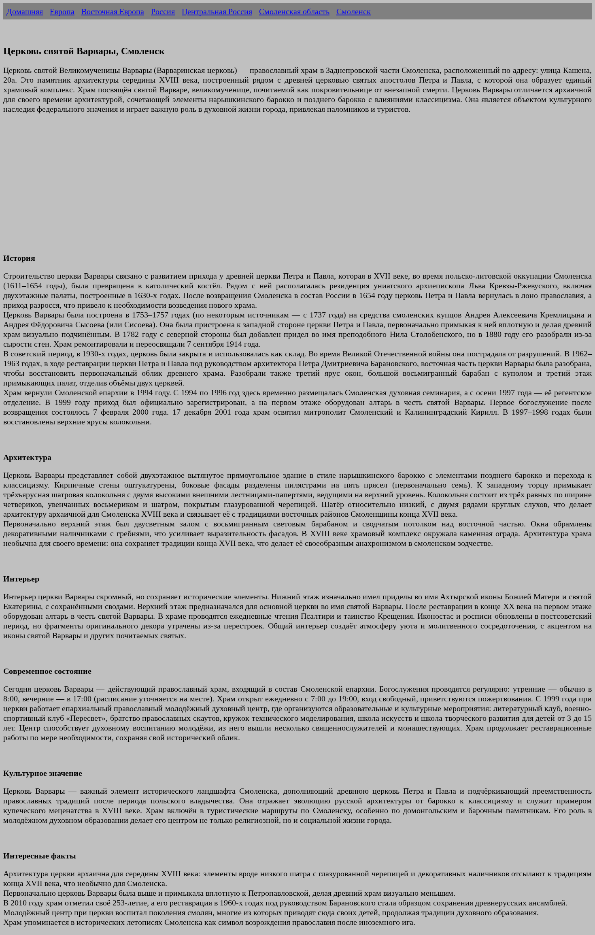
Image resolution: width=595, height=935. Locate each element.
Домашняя (24, 11)
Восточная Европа (112, 11)
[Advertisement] (246, 188)
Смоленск (353, 11)
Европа (62, 11)
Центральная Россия (217, 11)
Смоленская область (294, 11)
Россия (163, 11)
